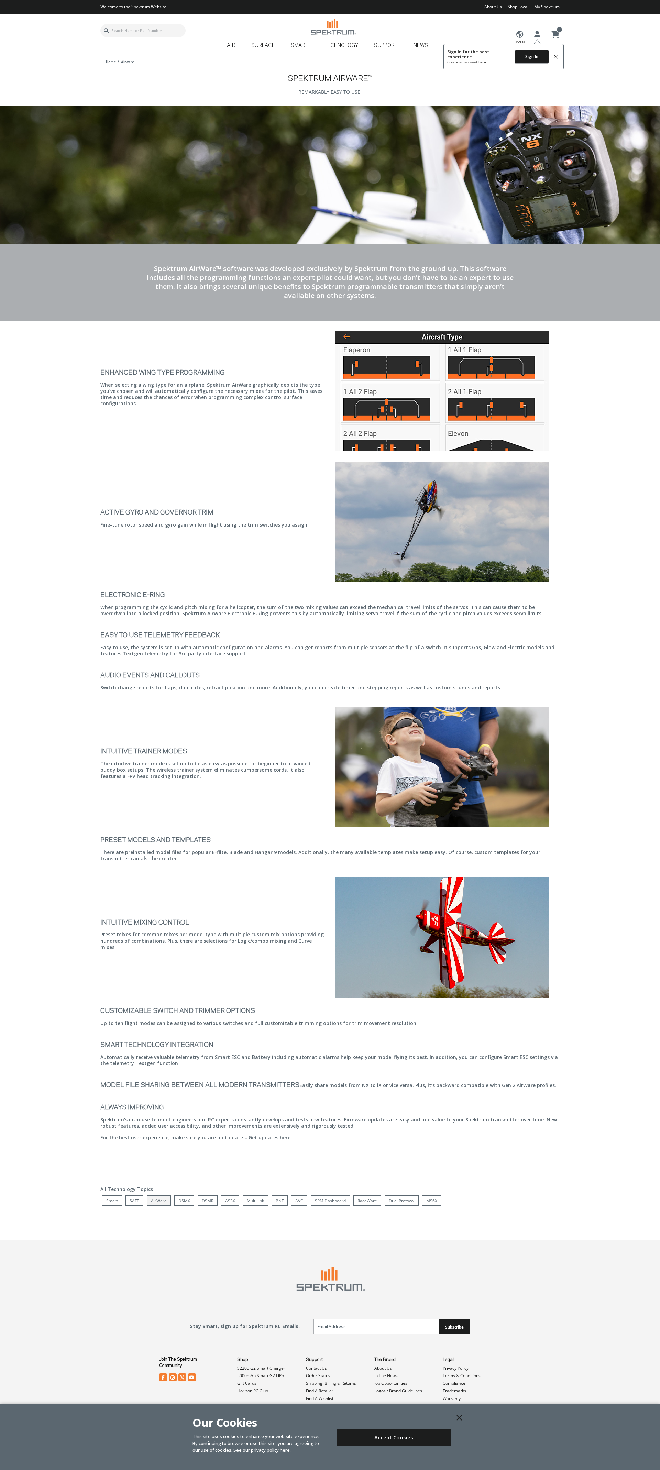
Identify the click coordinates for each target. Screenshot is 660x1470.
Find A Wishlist (319, 1398)
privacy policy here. (271, 1450)
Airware (127, 61)
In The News (386, 1376)
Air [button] (231, 45)
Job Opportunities (390, 1383)
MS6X (431, 1201)
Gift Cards (246, 1383)
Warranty (452, 1398)
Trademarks (454, 1391)
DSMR (207, 1201)
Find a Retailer (319, 1391)
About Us (493, 7)
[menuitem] (234, 48)
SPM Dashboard (330, 1201)
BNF (280, 1201)
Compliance (454, 1383)
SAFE (134, 1201)
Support (314, 1360)
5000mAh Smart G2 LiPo (260, 1376)
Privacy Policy (456, 1368)
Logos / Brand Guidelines (398, 1391)
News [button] (421, 45)
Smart (112, 1201)
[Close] (459, 1418)
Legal (448, 1360)
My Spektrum (547, 7)
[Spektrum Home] (333, 26)
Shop (242, 1360)
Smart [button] (299, 45)
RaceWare (367, 1201)
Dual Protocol (402, 1201)
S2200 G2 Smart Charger (261, 1368)
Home (111, 61)
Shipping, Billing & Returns (331, 1383)
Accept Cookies (393, 1437)
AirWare (159, 1201)
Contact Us (316, 1368)
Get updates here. (270, 1137)
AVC (299, 1201)
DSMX (184, 1201)
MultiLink (255, 1201)
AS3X (230, 1201)
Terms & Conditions (462, 1376)
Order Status (318, 1376)
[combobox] (143, 30)
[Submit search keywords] (106, 30)
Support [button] (386, 45)
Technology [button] (341, 45)
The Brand (385, 1360)
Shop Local (518, 7)
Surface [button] (263, 45)
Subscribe (454, 1327)
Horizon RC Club (252, 1391)
